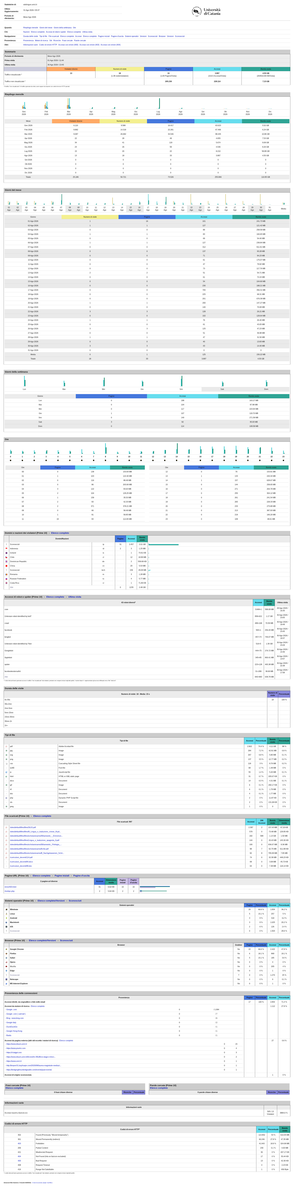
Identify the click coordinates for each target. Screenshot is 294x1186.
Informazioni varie (30, 45)
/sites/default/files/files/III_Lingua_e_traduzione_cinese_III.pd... (35, 832)
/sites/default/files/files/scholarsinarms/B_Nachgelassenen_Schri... (37, 853)
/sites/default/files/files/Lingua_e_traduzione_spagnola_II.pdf (34, 840)
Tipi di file (43, 36)
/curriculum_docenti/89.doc (21, 866)
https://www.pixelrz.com (15, 1048)
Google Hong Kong (14, 1031)
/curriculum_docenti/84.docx (21, 862)
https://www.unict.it (13, 1061)
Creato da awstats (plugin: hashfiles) (42, 1182)
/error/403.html (10, 887)
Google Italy (11, 1022)
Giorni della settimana (63, 28)
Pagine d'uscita (117, 36)
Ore (74, 28)
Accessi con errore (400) (68, 45)
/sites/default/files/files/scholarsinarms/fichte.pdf (29, 849)
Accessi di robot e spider (56, 32)
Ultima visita (87, 32)
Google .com (11, 1010)
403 (19, 1144)
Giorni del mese (46, 28)
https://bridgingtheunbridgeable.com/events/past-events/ (29, 1070)
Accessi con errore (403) (89, 45)
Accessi (78, 36)
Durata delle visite (30, 36)
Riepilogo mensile (30, 28)
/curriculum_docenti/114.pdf (21, 857)
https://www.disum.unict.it (16, 1044)
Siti (50, 40)
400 (19, 1161)
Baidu (8, 1035)
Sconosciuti (152, 36)
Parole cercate (80, 40)
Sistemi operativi (132, 36)
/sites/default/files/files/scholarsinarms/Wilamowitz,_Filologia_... (36, 844)
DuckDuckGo (11, 1027)
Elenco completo (38, 32)
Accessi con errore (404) (110, 45)
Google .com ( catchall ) (16, 1014)
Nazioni (26, 32)
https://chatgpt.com (14, 1052)
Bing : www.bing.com (15, 1018)
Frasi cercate (67, 40)
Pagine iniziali (104, 36)
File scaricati (54, 36)
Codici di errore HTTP (48, 45)
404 (19, 1156)
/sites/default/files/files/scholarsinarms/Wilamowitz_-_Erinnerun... (36, 836)
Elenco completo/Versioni (51, 900)
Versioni (143, 36)
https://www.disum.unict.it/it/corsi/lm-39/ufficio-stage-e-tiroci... (30, 1057)
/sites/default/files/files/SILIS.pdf (23, 827)
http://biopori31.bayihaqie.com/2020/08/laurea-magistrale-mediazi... (33, 1065)
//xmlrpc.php (9, 891)
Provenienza (28, 40)
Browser (162, 36)
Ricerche (57, 40)
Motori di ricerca (41, 40)
